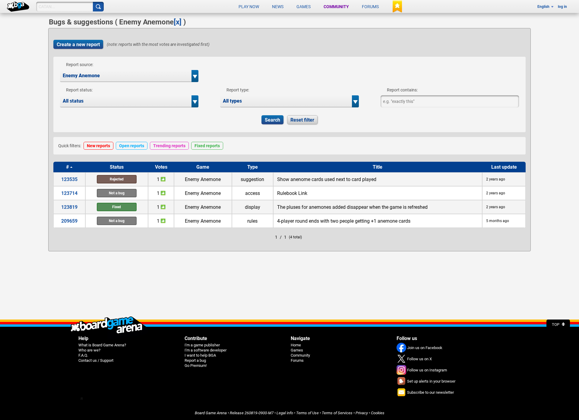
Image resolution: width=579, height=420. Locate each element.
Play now (249, 6)
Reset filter (302, 120)
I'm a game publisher (202, 345)
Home (296, 345)
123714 (69, 193)
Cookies (377, 413)
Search (272, 120)
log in (562, 7)
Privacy (362, 413)
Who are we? (89, 350)
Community (336, 6)
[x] (178, 22)
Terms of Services (337, 413)
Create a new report (78, 44)
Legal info (285, 413)
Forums (370, 6)
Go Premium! (196, 365)
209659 (69, 221)
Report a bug (195, 360)
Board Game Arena (211, 413)
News (277, 6)
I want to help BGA (200, 355)
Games (303, 6)
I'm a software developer (205, 350)
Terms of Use (307, 413)
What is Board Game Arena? (102, 345)
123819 (69, 207)
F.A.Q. (83, 355)
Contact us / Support (95, 360)
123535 (69, 179)
